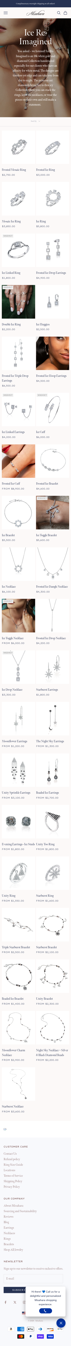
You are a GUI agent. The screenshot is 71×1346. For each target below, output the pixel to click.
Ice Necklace (9, 587)
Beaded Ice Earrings (47, 793)
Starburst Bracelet (46, 947)
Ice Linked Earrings (13, 432)
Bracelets (9, 1244)
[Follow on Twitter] (15, 1302)
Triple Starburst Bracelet (16, 947)
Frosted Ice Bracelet (47, 484)
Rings (7, 1239)
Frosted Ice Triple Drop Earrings (15, 378)
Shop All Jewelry (13, 1250)
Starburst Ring (45, 896)
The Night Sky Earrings (50, 741)
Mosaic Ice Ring (11, 221)
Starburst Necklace (12, 1106)
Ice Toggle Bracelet (46, 535)
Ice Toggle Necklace (12, 638)
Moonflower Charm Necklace (13, 1053)
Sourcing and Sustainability (20, 1211)
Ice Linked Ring (11, 273)
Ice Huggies (43, 324)
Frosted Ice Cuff (11, 484)
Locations (9, 1170)
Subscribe (20, 1290)
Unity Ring (8, 896)
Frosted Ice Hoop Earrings (51, 376)
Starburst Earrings (47, 690)
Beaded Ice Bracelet (12, 999)
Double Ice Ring (11, 324)
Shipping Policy (13, 1181)
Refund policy (12, 1159)
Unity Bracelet (44, 999)
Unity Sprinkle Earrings (16, 793)
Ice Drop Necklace (12, 690)
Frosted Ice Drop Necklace (51, 638)
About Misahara (13, 1206)
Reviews (8, 1217)
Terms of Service (13, 1176)
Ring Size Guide (13, 1165)
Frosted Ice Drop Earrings (51, 273)
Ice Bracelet (8, 535)
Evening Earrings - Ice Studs (18, 844)
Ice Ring (41, 221)
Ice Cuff (40, 432)
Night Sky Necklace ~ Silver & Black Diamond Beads (52, 1053)
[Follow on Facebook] (5, 1302)
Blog (6, 1222)
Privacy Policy (12, 1187)
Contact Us (10, 1154)
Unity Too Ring (45, 844)
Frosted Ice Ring (45, 170)
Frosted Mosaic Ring (14, 170)
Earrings (9, 1228)
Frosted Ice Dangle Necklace (52, 587)
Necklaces (9, 1233)
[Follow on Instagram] (24, 1302)
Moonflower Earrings (14, 741)
